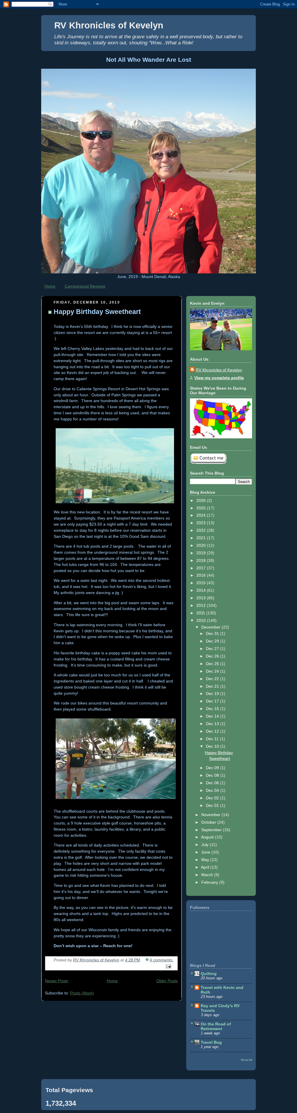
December (211, 627)
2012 (201, 605)
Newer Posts (56, 980)
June (206, 852)
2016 (201, 575)
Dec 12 (213, 731)
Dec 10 (213, 746)
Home (49, 286)
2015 (201, 582)
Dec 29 (213, 641)
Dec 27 (213, 648)
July (205, 844)
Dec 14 (213, 716)
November (211, 814)
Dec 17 (213, 701)
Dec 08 (213, 775)
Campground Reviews (85, 286)
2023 (201, 522)
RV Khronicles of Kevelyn (108, 25)
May (205, 859)
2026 (201, 500)
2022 (201, 530)
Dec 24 (213, 671)
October (209, 822)
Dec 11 (213, 738)
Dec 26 (213, 656)
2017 (201, 568)
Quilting (209, 973)
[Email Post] (168, 966)
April (205, 867)
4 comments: (161, 960)
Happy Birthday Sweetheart (97, 311)
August (208, 837)
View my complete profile (219, 377)
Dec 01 (213, 805)
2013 (201, 597)
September (212, 829)
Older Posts (167, 980)
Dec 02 (213, 798)
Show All (246, 1059)
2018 (201, 560)
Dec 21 (213, 686)
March (207, 874)
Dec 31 (213, 633)
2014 (201, 590)
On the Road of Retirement (216, 1026)
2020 (201, 545)
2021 (201, 537)
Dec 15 (213, 708)
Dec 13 (213, 723)
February (210, 882)
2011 (201, 613)
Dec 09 (213, 767)
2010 (201, 620)
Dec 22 (213, 678)
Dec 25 (213, 663)
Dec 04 (213, 790)
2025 (201, 508)
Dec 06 (213, 782)
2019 (201, 553)
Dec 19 (213, 693)
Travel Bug (211, 1042)
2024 (201, 515)
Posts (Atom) (82, 993)
